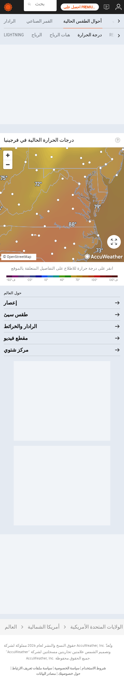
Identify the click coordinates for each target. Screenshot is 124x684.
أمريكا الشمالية (43, 627)
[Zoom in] (7, 155)
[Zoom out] (7, 164)
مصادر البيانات (46, 674)
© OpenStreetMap (17, 256)
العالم (11, 627)
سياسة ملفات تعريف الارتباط (31, 668)
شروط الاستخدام (93, 668)
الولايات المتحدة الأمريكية (96, 627)
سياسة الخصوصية (66, 668)
